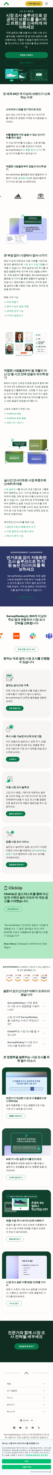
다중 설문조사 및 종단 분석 (20, 531)
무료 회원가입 (34, 3)
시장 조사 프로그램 (33, 264)
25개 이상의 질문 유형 (18, 306)
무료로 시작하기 (26, 55)
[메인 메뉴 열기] (46, 3)
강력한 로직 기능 (15, 311)
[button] (26, 1006)
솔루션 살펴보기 (26, 62)
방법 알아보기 (15, 1239)
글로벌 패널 (24, 178)
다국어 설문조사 (15, 315)
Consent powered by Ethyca (39, 1472)
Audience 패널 (14, 413)
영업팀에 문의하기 (16, 864)
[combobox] (26, 1420)
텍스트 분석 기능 (15, 535)
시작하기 (12, 759)
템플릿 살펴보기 (15, 1116)
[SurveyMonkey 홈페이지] (6, 4)
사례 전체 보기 (13, 909)
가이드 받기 (14, 1303)
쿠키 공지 (44, 1455)
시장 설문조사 (11, 489)
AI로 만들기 (12, 301)
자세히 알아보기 (15, 1177)
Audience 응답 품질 (16, 418)
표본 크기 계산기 (15, 422)
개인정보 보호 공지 (33, 1455)
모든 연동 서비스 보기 (26, 649)
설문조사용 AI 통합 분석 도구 (21, 526)
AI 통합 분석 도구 (31, 149)
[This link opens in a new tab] (14, 1427)
